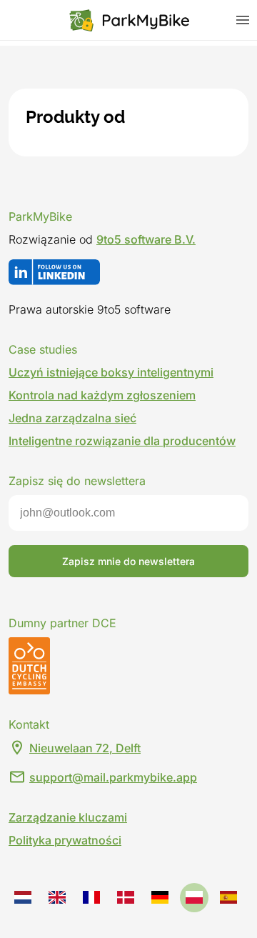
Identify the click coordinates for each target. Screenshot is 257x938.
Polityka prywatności (65, 840)
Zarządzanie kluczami (68, 817)
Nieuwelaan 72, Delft (85, 748)
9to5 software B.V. (146, 239)
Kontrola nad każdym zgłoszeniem (102, 395)
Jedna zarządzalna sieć (72, 418)
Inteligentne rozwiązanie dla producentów (122, 441)
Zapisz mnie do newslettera (128, 561)
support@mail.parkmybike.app (113, 777)
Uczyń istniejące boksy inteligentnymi (111, 372)
